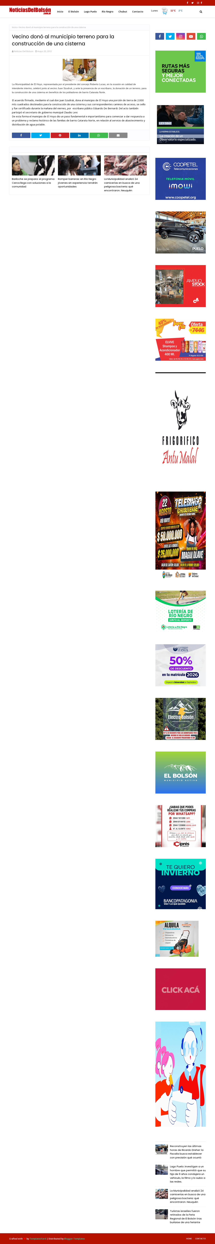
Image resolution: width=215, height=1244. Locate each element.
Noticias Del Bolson (23, 51)
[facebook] (187, 3)
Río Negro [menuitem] (107, 11)
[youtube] (191, 36)
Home (189, 1238)
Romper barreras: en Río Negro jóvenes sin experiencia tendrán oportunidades (78, 182)
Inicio (14, 27)
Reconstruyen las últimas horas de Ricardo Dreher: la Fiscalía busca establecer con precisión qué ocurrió (186, 1151)
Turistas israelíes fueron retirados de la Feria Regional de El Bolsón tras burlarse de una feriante (186, 1216)
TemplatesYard (38, 1238)
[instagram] (198, 3)
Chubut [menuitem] (122, 11)
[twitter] (193, 3)
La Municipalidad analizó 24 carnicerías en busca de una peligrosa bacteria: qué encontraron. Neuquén (122, 184)
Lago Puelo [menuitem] (90, 11)
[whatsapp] (201, 36)
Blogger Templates (74, 1238)
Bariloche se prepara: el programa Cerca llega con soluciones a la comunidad (33, 182)
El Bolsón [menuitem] (73, 11)
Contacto (200, 1238)
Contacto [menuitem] (137, 11)
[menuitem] (166, 11)
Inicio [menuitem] (60, 11)
